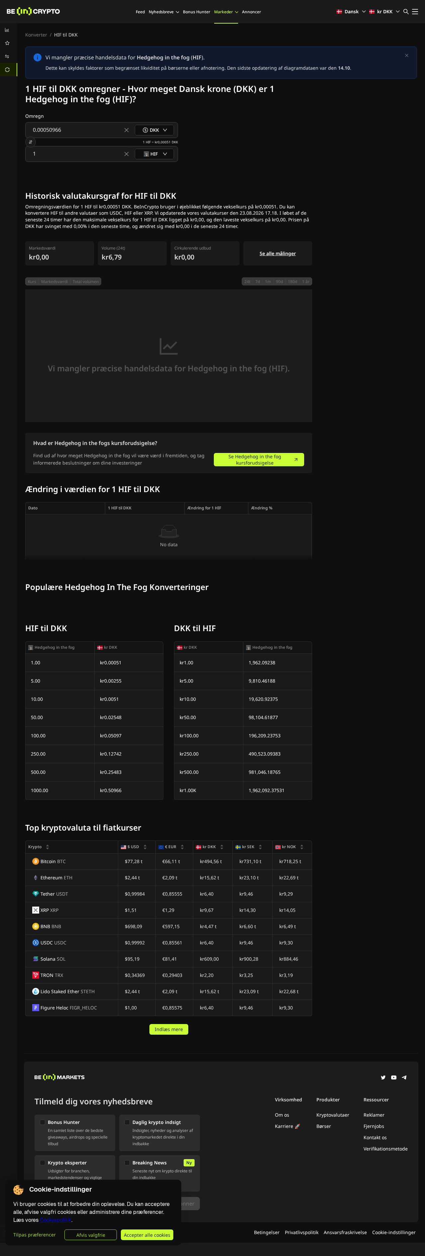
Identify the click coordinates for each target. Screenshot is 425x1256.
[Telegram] (404, 1078)
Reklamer (374, 1115)
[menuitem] (8, 30)
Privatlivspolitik (301, 1232)
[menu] (8, 49)
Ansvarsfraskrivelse (345, 1232)
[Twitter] (383, 1078)
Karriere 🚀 (287, 1126)
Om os (282, 1115)
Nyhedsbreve (161, 12)
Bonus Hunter (196, 12)
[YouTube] (393, 1078)
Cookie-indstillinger (394, 1232)
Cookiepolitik (55, 1220)
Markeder (223, 12)
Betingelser (267, 1232)
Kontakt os (375, 1137)
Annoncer (251, 12)
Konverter (36, 35)
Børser (323, 1126)
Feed (140, 12)
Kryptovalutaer (332, 1115)
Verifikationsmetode (386, 1148)
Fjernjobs (374, 1126)
